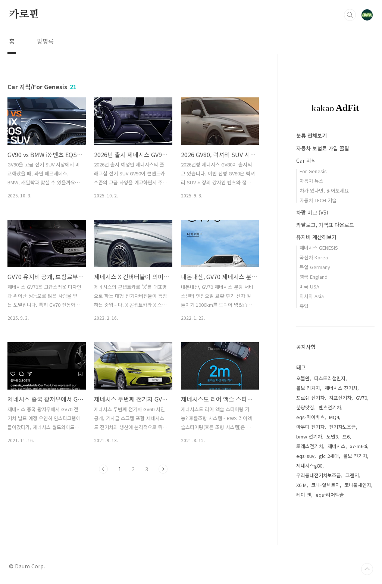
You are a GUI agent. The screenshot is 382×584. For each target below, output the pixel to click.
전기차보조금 (342, 426)
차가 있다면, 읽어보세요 (324, 190)
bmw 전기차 (309, 436)
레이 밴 (303, 494)
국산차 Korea (314, 257)
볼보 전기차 (355, 455)
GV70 (361, 397)
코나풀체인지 (357, 484)
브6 (346, 436)
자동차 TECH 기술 (318, 200)
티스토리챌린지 (329, 378)
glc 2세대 (329, 455)
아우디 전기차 (310, 426)
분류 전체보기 (311, 135)
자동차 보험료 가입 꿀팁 (322, 148)
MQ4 (334, 417)
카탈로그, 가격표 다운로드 (325, 224)
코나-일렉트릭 (325, 484)
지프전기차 (340, 397)
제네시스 (336, 446)
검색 (350, 15)
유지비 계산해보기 (316, 237)
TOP (367, 569)
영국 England (314, 276)
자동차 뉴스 (311, 180)
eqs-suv (305, 455)
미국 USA (309, 286)
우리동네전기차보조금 (318, 475)
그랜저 (352, 475)
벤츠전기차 (330, 407)
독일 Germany (315, 267)
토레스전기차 (309, 446)
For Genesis (313, 171)
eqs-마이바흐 (310, 417)
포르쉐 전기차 (310, 397)
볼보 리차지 (308, 387)
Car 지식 (306, 160)
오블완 (303, 378)
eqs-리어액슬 (330, 494)
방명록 (45, 41)
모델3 (332, 436)
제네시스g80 (309, 465)
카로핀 (24, 14)
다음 (163, 469)
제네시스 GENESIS (319, 247)
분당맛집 (305, 407)
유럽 (304, 305)
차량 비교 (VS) (312, 212)
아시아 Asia (312, 296)
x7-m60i (358, 446)
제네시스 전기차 (341, 387)
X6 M (301, 484)
